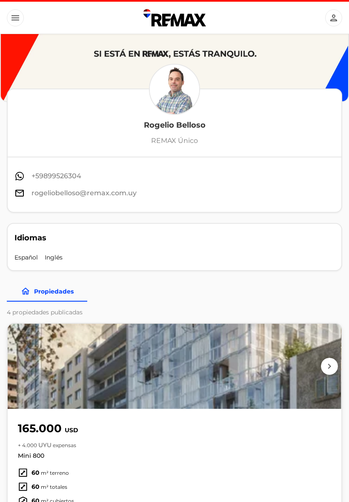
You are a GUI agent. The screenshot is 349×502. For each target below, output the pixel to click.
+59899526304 (56, 176)
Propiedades (54, 291)
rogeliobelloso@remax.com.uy (84, 193)
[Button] (15, 17)
